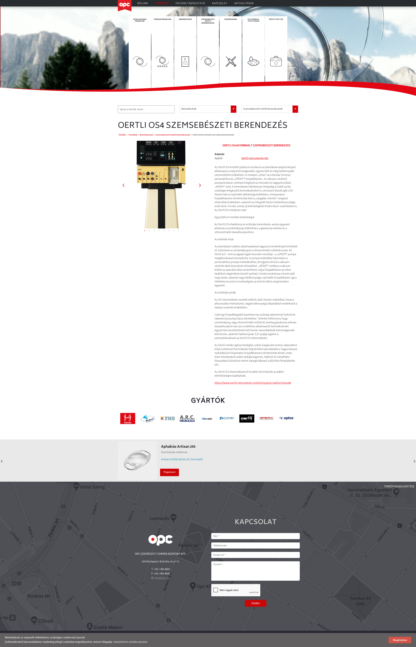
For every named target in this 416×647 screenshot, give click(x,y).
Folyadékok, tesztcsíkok (253, 20)
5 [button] (164, 230)
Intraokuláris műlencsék (140, 20)
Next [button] (200, 184)
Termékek (162, 4)
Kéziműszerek (231, 19)
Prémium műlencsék (162, 19)
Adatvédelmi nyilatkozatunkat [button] (130, 642)
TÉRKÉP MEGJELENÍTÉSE (399, 487)
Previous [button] (123, 184)
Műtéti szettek (276, 19)
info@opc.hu (161, 578)
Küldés (256, 603)
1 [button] (144, 230)
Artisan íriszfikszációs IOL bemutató (182, 459)
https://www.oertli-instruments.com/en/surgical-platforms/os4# (252, 383)
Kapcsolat (219, 4)
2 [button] (149, 230)
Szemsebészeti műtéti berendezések (208, 21)
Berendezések (185, 19)
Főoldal (122, 135)
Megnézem (169, 472)
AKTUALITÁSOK (244, 4)
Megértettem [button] (400, 640)
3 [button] (154, 230)
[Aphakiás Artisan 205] (137, 460)
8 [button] (178, 230)
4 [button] (159, 230)
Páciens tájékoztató (190, 4)
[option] (162, 184)
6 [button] (169, 230)
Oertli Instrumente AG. (255, 158)
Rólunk (142, 4)
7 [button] (174, 230)
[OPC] (124, 6)
